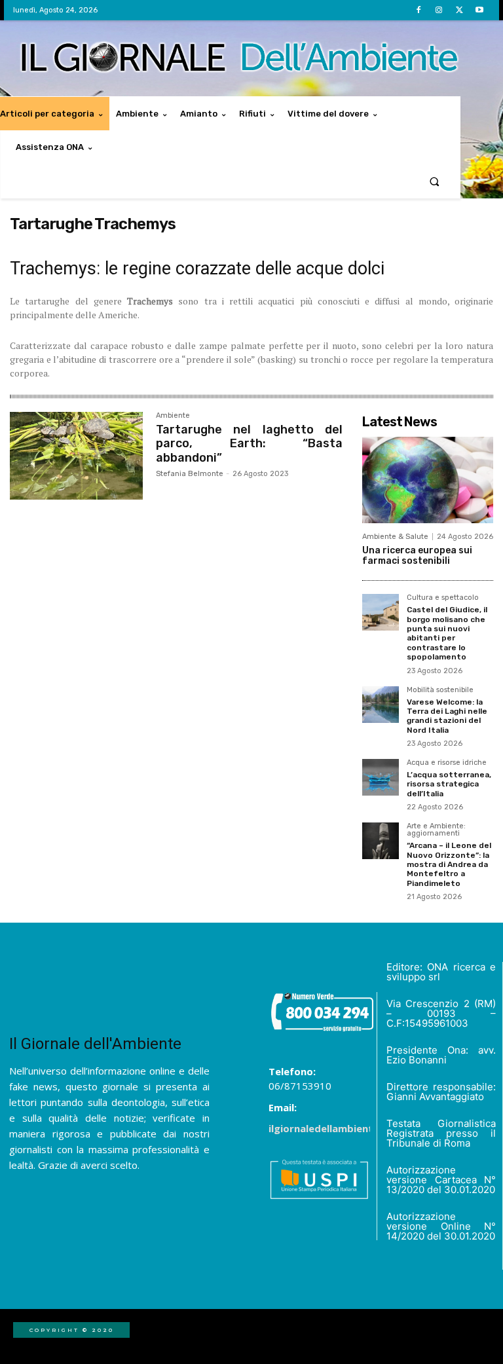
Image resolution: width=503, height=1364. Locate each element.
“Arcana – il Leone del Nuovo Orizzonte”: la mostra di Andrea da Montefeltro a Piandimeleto (449, 864)
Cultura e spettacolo (443, 598)
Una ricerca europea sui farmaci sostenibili (417, 556)
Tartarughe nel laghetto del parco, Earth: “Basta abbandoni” (249, 443)
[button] (434, 181)
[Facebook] (418, 10)
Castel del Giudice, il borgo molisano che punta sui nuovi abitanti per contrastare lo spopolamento (447, 633)
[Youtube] (480, 10)
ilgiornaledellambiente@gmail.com (354, 1128)
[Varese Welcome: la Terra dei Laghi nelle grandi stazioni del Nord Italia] (380, 704)
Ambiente (173, 416)
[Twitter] (459, 10)
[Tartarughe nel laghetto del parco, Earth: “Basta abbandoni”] (76, 456)
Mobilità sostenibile (440, 690)
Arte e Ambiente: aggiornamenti (436, 830)
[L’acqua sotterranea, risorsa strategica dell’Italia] (380, 777)
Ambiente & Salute (395, 536)
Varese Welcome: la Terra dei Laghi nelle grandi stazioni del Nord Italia (447, 716)
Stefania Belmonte (189, 474)
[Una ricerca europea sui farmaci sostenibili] (427, 480)
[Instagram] (438, 10)
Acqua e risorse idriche (447, 763)
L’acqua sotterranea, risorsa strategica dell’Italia (449, 784)
